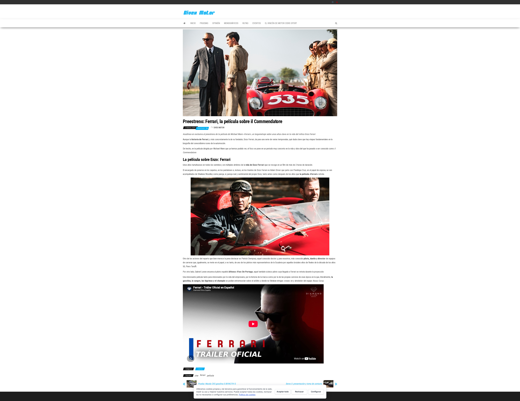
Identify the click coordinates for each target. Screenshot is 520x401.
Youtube (337, 2)
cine (196, 375)
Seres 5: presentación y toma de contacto (304, 384)
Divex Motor (219, 127)
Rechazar (299, 391)
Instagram (333, 2)
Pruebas (204, 23)
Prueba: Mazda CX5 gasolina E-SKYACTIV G (217, 384)
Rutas (245, 23)
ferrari (202, 375)
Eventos (256, 23)
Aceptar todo (283, 391)
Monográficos (231, 23)
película (210, 375)
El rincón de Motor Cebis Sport (281, 23)
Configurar (316, 391)
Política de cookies (247, 394)
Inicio (193, 23)
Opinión (216, 23)
